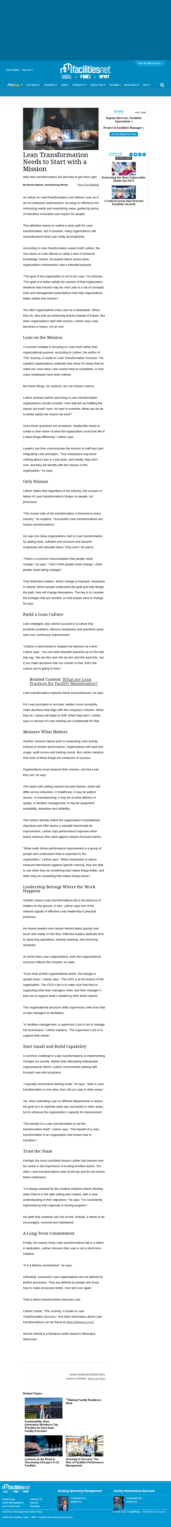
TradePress (134, 1512)
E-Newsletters (78, 1498)
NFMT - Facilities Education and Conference (52, 1517)
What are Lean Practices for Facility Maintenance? (64, 681)
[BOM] (67, 78)
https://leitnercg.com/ (80, 1322)
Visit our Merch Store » (150, 63)
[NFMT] (104, 77)
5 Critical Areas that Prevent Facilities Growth (123, 202)
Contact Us (36, 1499)
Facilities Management (91, 185)
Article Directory (11, 1506)
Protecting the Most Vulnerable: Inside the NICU (124, 179)
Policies (34, 1503)
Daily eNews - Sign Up (18, 70)
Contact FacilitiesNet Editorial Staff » (87, 1374)
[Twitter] (135, 154)
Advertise (75, 1502)
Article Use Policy (96, 1378)
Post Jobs (140, 112)
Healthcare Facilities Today (16, 1517)
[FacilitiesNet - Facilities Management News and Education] (85, 68)
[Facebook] (131, 154)
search (162, 85)
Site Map (35, 1506)
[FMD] (85, 77)
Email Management (13, 1503)
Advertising (8, 1499)
